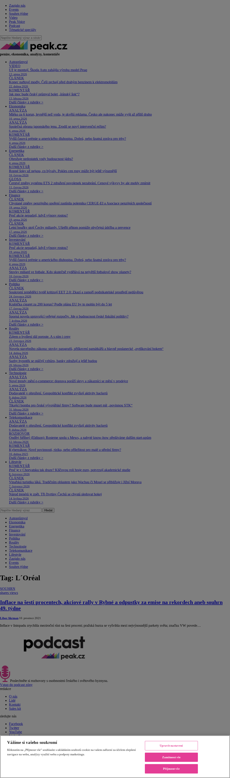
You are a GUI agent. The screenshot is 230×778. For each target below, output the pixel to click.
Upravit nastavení (171, 745)
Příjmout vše (171, 768)
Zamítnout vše (171, 757)
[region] (115, 756)
